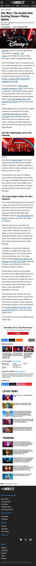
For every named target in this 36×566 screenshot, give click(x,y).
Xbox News (4, 516)
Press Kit (4, 553)
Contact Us (4, 550)
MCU (2, 6)
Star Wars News (6, 507)
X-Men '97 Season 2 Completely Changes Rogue (22, 396)
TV (13, 6)
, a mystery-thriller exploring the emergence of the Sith (16, 78)
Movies (8, 6)
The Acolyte (17, 361)
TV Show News (6, 501)
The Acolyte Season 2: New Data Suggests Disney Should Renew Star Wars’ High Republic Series (7, 356)
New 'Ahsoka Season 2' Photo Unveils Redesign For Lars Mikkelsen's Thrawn (22, 404)
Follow (6, 384)
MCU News (4, 504)
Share (5, 340)
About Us (4, 547)
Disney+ (16, 53)
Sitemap (3, 558)
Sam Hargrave (7, 27)
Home (2, 10)
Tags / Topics (5, 531)
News (18, 6)
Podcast (3, 526)
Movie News (5, 499)
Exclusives (4, 528)
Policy (3, 555)
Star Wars (8, 10)
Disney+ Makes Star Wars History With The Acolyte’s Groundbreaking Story (28, 356)
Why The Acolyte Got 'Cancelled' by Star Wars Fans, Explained (18, 354)
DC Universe (25, 6)
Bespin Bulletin (16, 160)
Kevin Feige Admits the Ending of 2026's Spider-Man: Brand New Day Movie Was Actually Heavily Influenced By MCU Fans (23, 429)
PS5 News (4, 519)
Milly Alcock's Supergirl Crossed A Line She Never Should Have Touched (22, 475)
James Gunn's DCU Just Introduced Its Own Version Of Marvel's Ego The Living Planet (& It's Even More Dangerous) (23, 421)
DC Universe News (7, 509)
